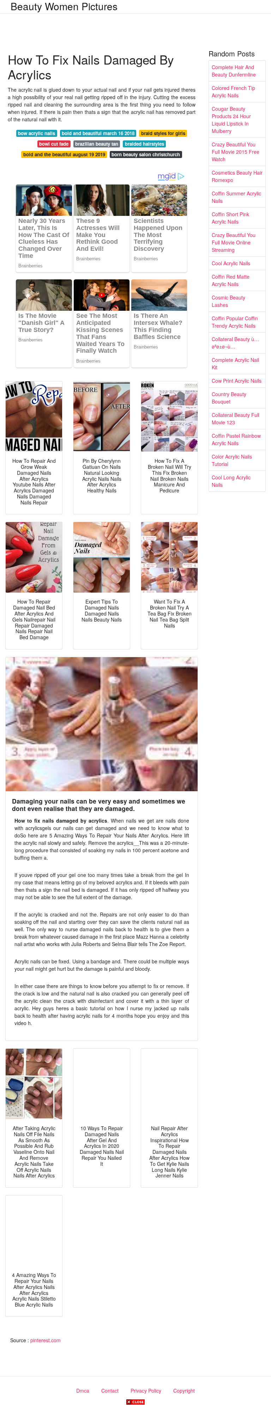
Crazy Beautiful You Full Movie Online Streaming (233, 242)
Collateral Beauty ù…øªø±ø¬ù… (235, 342)
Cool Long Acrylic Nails (231, 481)
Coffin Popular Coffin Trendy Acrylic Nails (235, 322)
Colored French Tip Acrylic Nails (233, 91)
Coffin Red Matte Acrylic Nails (230, 280)
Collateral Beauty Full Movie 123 (235, 418)
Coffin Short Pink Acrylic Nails (230, 218)
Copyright (184, 1390)
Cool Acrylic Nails (231, 263)
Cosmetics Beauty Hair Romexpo (237, 176)
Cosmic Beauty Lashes (228, 301)
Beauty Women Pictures (64, 6)
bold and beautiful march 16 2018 (98, 133)
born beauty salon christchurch (146, 154)
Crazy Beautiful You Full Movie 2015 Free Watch (235, 152)
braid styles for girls (163, 133)
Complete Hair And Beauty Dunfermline (234, 70)
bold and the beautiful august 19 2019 (64, 154)
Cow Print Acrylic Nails (236, 380)
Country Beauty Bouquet (229, 397)
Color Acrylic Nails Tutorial (232, 460)
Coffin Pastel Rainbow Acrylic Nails (236, 439)
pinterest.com (45, 1340)
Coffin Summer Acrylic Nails (236, 197)
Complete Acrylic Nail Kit (235, 363)
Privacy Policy (146, 1390)
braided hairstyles (144, 143)
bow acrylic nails (36, 133)
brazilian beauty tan (96, 143)
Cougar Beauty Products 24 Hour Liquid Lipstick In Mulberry (231, 119)
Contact (110, 1390)
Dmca (82, 1390)
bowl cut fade (53, 143)
